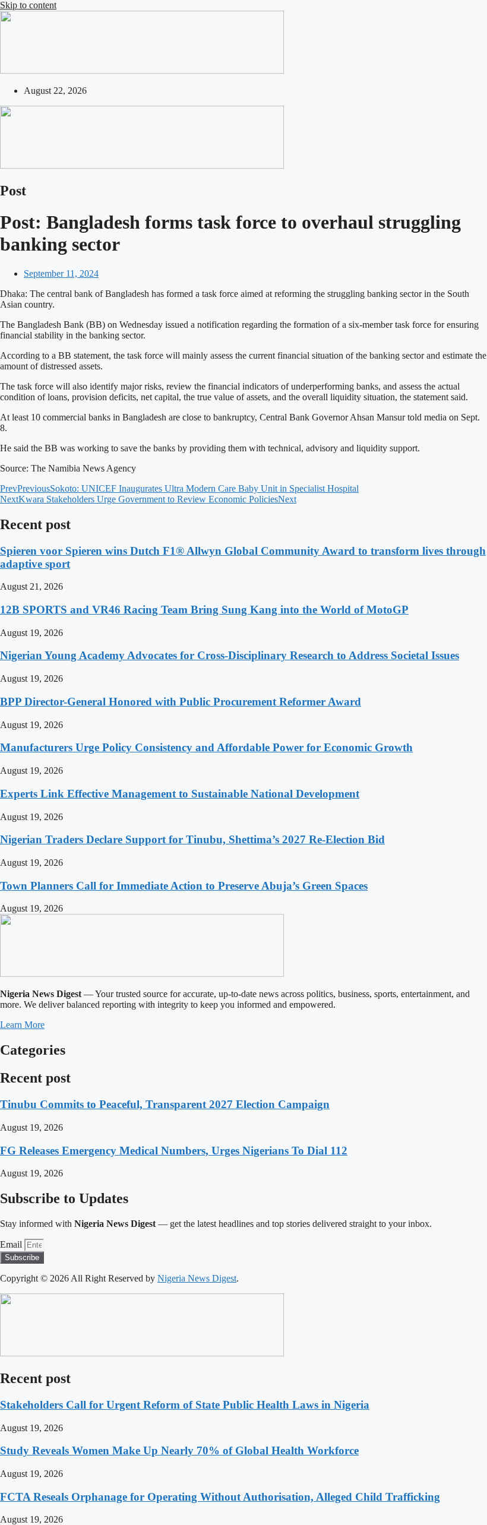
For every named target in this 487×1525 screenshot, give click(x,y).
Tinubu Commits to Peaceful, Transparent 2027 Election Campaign (165, 1104)
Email (12, 1244)
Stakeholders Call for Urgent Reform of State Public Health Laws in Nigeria (184, 1405)
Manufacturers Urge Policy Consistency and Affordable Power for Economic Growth (206, 747)
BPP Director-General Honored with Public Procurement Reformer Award (180, 701)
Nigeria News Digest (196, 1278)
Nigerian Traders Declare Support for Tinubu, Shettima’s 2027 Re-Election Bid (192, 839)
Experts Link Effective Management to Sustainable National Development (179, 793)
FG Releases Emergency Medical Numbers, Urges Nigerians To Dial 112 (173, 1150)
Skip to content (28, 5)
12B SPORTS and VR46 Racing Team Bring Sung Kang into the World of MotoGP (204, 609)
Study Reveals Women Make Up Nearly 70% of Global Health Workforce (179, 1450)
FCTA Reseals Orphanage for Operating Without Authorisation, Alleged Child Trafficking (220, 1497)
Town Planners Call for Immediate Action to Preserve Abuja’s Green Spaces (184, 885)
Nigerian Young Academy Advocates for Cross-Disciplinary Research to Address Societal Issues (229, 655)
